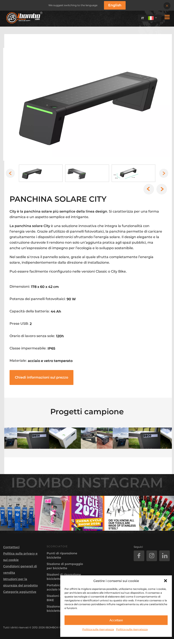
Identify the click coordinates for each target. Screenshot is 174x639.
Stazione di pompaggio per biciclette (65, 566)
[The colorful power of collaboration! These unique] (156, 513)
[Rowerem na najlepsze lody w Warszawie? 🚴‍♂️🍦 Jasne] (52, 513)
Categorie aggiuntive (19, 592)
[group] (87, 104)
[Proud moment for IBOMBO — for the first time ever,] (87, 513)
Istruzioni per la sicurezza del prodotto (20, 582)
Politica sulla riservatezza (98, 629)
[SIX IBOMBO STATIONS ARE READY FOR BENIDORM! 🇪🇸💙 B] (17, 513)
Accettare (116, 620)
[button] (165, 581)
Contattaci (11, 547)
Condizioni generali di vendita (20, 569)
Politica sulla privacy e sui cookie (20, 557)
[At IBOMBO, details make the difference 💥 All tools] (121, 513)
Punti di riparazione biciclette (62, 555)
